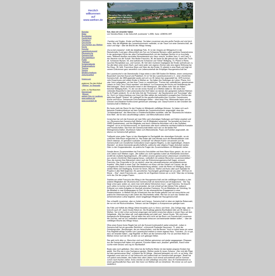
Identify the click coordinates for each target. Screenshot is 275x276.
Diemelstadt (87, 92)
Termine (85, 68)
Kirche (84, 47)
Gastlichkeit (87, 38)
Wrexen (85, 94)
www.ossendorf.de (89, 101)
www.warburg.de (88, 98)
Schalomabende (88, 64)
